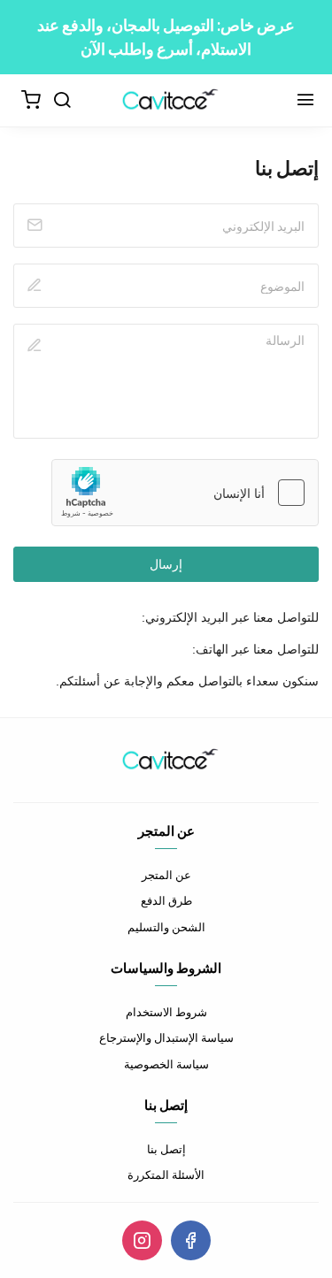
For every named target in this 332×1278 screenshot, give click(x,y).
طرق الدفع (166, 900)
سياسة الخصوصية (166, 1064)
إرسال (166, 563)
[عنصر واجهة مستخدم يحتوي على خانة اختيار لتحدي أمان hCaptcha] (185, 492)
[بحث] (62, 101)
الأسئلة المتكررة (166, 1174)
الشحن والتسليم (166, 927)
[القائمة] (305, 101)
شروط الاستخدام (166, 1012)
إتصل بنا (166, 1149)
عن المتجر (166, 875)
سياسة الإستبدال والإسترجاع (166, 1037)
